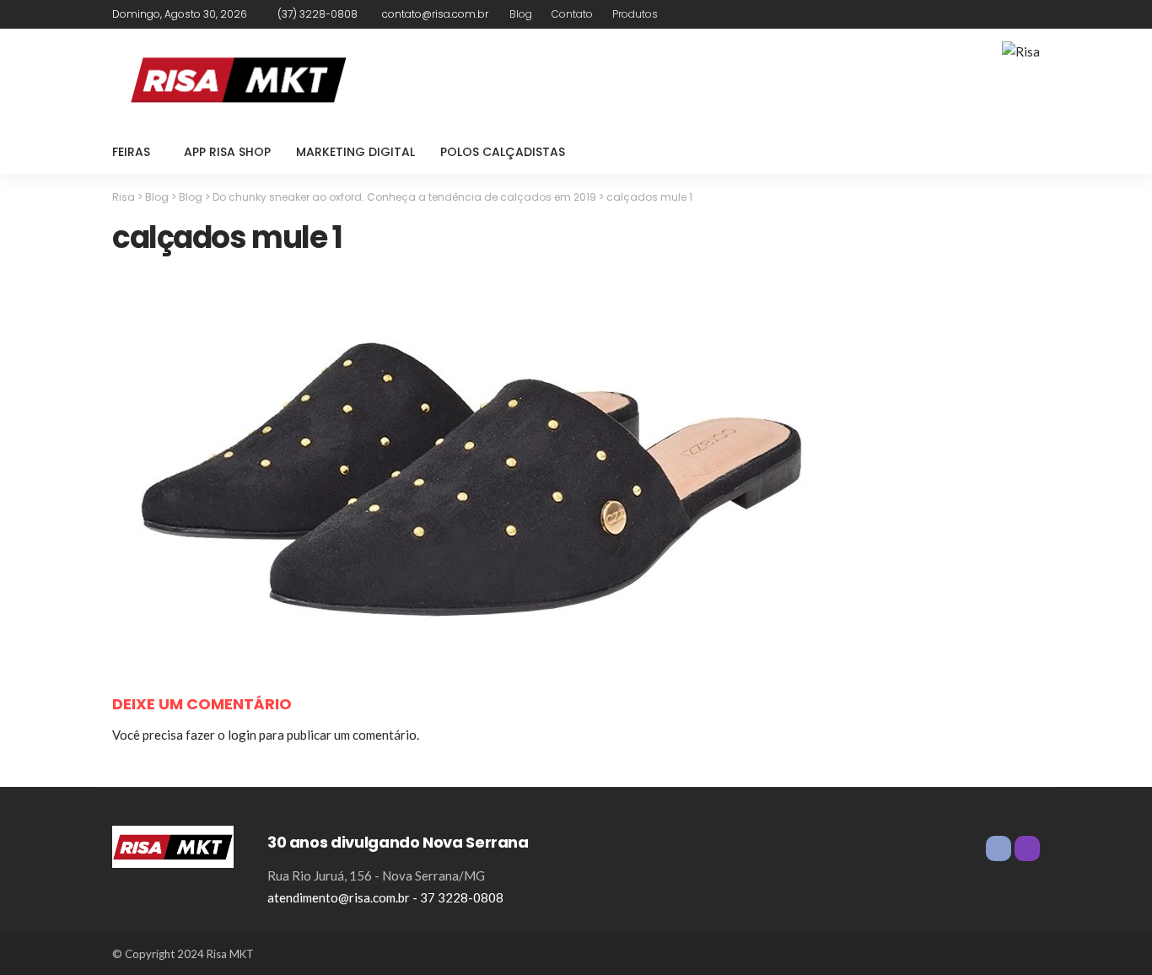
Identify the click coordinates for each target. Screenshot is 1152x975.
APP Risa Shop (227, 151)
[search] (1018, 152)
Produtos (635, 14)
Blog (520, 14)
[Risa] (173, 844)
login (242, 734)
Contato (572, 14)
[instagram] (1029, 14)
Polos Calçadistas (502, 151)
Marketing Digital (355, 151)
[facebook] (1007, 14)
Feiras (131, 151)
